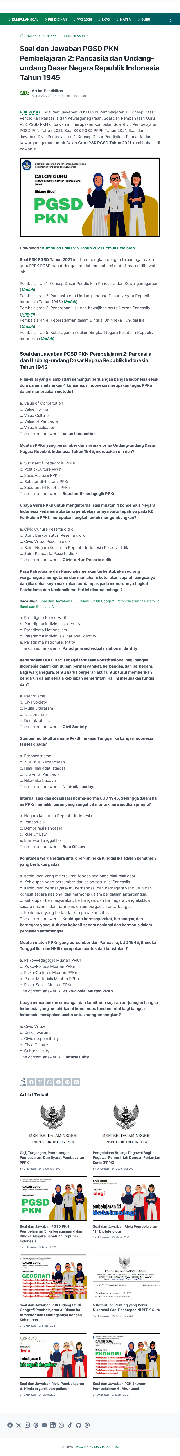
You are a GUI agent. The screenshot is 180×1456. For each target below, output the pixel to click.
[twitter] (40, 1082)
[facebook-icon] (10, 1425)
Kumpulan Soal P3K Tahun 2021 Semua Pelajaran (88, 248)
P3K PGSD (30, 112)
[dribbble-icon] (87, 1425)
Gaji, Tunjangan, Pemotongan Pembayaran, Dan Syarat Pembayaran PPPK (52, 1157)
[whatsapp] (49, 1082)
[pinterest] (67, 1082)
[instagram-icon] (27, 1425)
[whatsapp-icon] (61, 1425)
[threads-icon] (35, 1425)
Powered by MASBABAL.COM (97, 1447)
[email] (76, 1082)
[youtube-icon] (44, 1425)
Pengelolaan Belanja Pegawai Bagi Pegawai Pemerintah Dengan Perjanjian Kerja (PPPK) (126, 1157)
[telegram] (58, 1082)
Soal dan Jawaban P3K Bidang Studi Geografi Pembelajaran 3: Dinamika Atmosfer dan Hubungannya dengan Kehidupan (51, 1312)
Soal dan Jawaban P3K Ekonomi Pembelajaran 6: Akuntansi (120, 1386)
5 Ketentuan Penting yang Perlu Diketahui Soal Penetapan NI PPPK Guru (126, 1307)
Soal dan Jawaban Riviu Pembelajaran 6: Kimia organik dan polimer (52, 1386)
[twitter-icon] (18, 1425)
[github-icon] (78, 1425)
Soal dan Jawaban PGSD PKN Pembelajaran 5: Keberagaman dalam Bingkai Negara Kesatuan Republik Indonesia (51, 1233)
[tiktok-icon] (70, 1425)
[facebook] (31, 1082)
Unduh (27, 289)
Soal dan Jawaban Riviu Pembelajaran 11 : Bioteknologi (125, 1228)
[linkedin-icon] (53, 1425)
